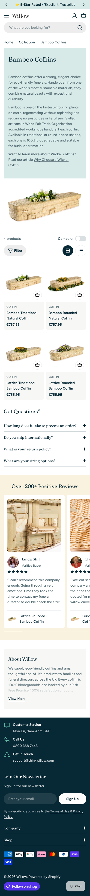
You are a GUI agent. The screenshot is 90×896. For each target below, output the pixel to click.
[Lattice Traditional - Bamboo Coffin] (24, 352)
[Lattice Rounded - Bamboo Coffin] (66, 352)
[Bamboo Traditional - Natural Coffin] (24, 282)
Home (8, 42)
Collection (27, 42)
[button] (6, 4)
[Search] (80, 27)
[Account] (74, 15)
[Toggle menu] (6, 15)
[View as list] (80, 250)
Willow (21, 877)
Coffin (11, 306)
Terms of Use (59, 811)
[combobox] (45, 27)
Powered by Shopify (44, 877)
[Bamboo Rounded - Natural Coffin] (66, 282)
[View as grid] (67, 250)
